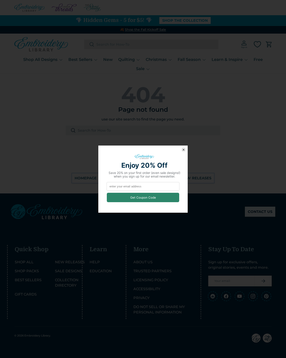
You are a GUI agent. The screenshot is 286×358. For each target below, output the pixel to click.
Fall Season (189, 59)
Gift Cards (26, 294)
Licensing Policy (150, 280)
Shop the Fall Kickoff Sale (145, 30)
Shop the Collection (185, 20)
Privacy (141, 298)
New (108, 59)
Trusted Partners (152, 271)
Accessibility (146, 289)
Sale (140, 68)
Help (95, 262)
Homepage (86, 178)
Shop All (24, 262)
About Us (143, 262)
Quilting (126, 59)
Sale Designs (68, 271)
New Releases (196, 178)
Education (101, 271)
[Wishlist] (257, 44)
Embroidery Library (37, 335)
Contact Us (260, 212)
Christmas (156, 59)
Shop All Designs (40, 59)
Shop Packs (27, 271)
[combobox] (151, 44)
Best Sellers (80, 59)
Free (258, 59)
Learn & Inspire (227, 59)
